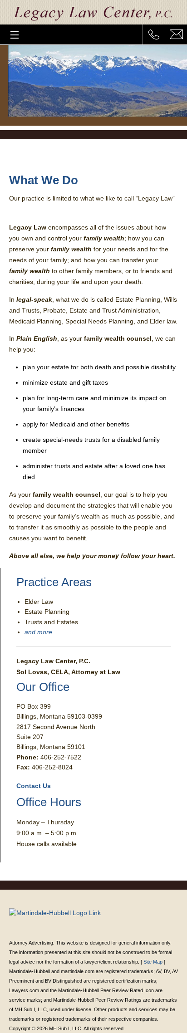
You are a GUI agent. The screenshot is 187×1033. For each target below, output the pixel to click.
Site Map (152, 961)
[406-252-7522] (154, 34)
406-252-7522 (60, 757)
